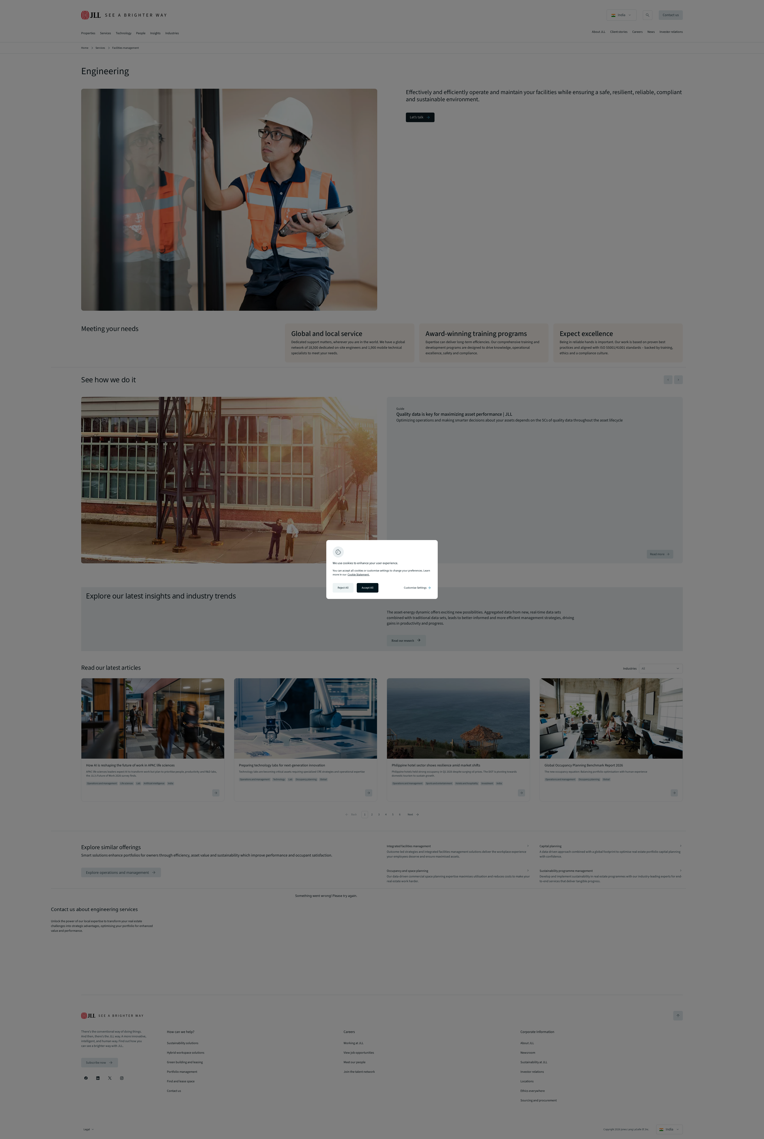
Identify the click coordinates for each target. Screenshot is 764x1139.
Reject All (343, 588)
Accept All (367, 588)
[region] (382, 569)
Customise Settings (417, 587)
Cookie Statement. (358, 575)
